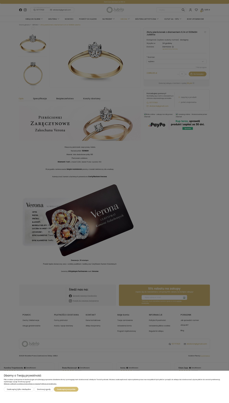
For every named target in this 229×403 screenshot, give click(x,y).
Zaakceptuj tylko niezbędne (19, 389)
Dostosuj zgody (44, 389)
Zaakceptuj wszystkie (66, 389)
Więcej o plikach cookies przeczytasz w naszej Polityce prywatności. (30, 384)
